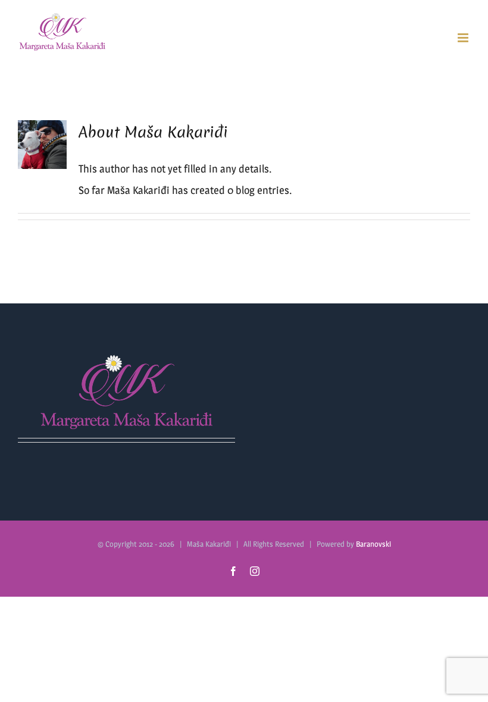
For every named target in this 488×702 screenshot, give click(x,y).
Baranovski (373, 544)
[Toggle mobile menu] (464, 38)
